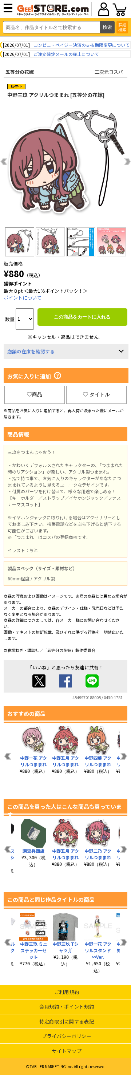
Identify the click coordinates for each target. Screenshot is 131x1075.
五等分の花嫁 (19, 71)
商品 (37, 394)
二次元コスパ (109, 71)
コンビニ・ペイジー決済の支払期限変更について (81, 45)
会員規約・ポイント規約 (66, 1006)
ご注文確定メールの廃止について (66, 54)
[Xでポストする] (38, 685)
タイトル (100, 394)
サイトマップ (67, 1050)
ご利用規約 (66, 992)
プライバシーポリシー (67, 1036)
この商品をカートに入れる (82, 317)
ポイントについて (22, 297)
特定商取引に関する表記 (66, 1021)
